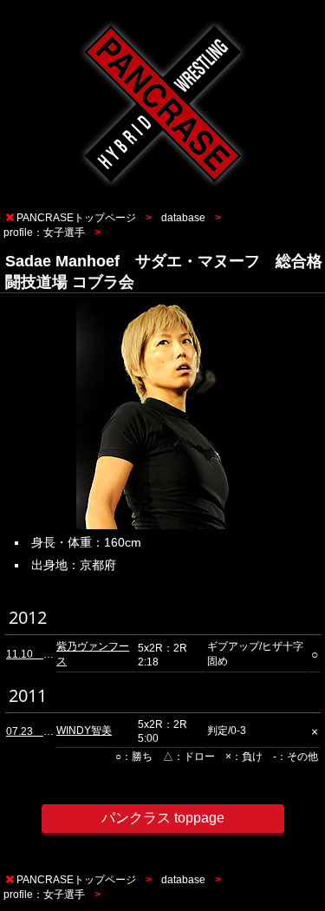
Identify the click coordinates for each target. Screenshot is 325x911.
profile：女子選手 (44, 232)
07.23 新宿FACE (48, 731)
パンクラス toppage (162, 817)
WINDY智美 (84, 730)
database (183, 218)
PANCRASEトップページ (76, 218)
